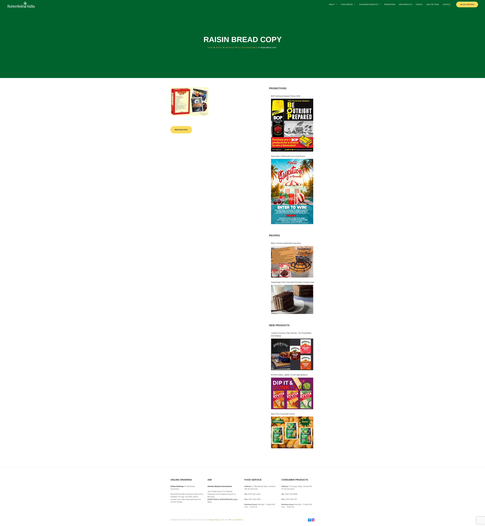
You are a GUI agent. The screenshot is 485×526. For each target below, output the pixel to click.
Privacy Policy (214, 520)
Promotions (389, 4)
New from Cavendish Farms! (283, 414)
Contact (447, 4)
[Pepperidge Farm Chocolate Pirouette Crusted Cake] (292, 299)
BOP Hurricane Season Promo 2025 (285, 96)
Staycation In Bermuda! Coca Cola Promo (288, 156)
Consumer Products (368, 4)
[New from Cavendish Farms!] (292, 432)
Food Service (347, 4)
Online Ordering (467, 4)
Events (419, 4)
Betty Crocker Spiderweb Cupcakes (286, 243)
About (332, 4)
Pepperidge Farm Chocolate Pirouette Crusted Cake (292, 282)
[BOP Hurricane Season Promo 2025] (292, 125)
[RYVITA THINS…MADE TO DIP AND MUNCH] (292, 393)
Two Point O (238, 520)
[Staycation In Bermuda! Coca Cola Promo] (292, 191)
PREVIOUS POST (181, 130)
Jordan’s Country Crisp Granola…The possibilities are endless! (291, 334)
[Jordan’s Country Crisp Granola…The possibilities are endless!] (292, 354)
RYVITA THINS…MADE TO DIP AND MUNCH (289, 375)
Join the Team (432, 4)
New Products (405, 4)
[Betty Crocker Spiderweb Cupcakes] (292, 262)
